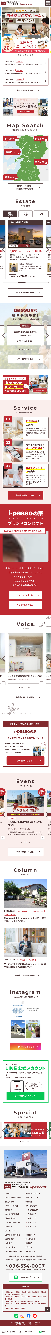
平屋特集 (8, 1226)
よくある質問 (30, 1239)
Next (48, 30)
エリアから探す (31, 1206)
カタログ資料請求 (12, 1214)
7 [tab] (32, 55)
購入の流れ (9, 1202)
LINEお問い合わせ (27, 1277)
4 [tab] (25, 55)
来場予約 (8, 1210)
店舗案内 (29, 1243)
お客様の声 (9, 1239)
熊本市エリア (33, 1210)
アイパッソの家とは (25, 595)
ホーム (7, 1193)
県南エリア (32, 1222)
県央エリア (32, 1218)
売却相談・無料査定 (12, 1235)
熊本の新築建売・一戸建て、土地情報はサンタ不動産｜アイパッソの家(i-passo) (21, 3)
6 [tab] (30, 55)
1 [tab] (18, 55)
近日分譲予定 (10, 1218)
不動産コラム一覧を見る (25, 975)
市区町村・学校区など (24, 187)
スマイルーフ (10, 1231)
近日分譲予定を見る (25, 359)
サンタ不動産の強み (25, 605)
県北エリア (32, 1214)
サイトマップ (30, 1251)
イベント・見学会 (11, 1206)
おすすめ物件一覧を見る (25, 292)
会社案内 (8, 1243)
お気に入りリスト (32, 1197)
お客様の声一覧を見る (25, 697)
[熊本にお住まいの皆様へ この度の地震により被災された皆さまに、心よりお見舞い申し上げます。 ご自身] (18, 1010)
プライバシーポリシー (13, 1251)
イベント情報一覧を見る (25, 851)
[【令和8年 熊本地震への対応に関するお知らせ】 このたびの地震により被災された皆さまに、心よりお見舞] (33, 1010)
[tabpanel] (25, 30)
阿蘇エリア (32, 1226)
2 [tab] (20, 55)
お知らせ (29, 1247)
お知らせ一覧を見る (25, 90)
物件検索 (29, 1202)
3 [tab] (23, 55)
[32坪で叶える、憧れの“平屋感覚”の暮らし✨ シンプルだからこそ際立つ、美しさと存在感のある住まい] (18, 1029)
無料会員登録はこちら (25, 495)
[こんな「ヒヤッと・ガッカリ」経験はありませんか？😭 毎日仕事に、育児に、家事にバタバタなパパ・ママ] (33, 1029)
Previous (2, 30)
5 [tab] (27, 55)
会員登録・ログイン (33, 1193)
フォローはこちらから (24, 1046)
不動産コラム (31, 1235)
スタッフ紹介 (10, 1247)
